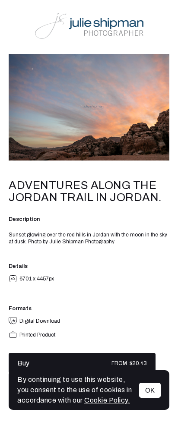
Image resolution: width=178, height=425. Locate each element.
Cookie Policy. (107, 400)
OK (150, 390)
